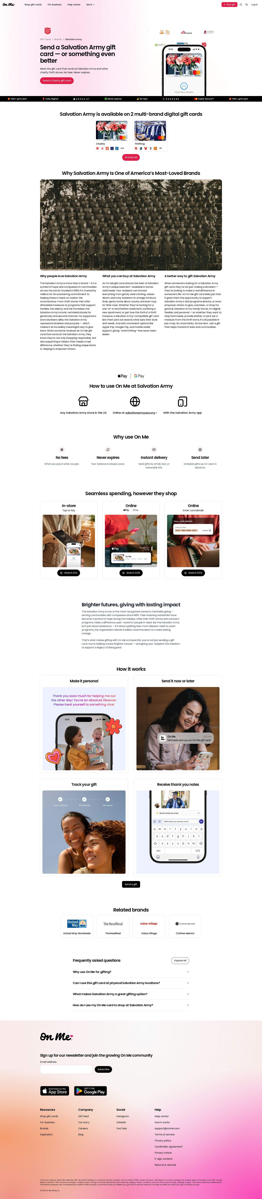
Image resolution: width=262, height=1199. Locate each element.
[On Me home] (9, 4)
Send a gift (131, 884)
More (89, 4)
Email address (48, 1062)
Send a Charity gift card (57, 80)
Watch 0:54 (195, 573)
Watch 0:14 (70, 573)
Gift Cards (45, 39)
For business (55, 4)
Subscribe (103, 1069)
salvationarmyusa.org (140, 413)
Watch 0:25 (133, 573)
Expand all (180, 960)
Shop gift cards (33, 4)
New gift (231, 4)
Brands (58, 39)
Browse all (131, 157)
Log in (255, 4)
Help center (74, 4)
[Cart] (246, 4)
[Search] (240, 4)
